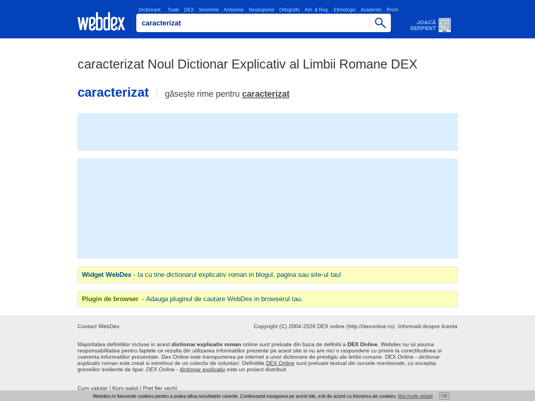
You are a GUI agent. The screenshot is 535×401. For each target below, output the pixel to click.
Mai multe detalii (415, 396)
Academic (371, 10)
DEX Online (280, 363)
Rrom (392, 10)
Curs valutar (93, 388)
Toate (173, 10)
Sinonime (209, 10)
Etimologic (345, 10)
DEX (189, 10)
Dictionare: (150, 10)
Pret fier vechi (160, 388)
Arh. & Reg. (317, 10)
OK (444, 396)
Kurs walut (125, 388)
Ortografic (289, 10)
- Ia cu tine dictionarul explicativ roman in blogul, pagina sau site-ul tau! (212, 274)
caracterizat (265, 94)
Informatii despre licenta (427, 326)
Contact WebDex (98, 326)
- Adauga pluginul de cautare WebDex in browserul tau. (192, 299)
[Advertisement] (267, 131)
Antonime (234, 10)
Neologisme (262, 10)
